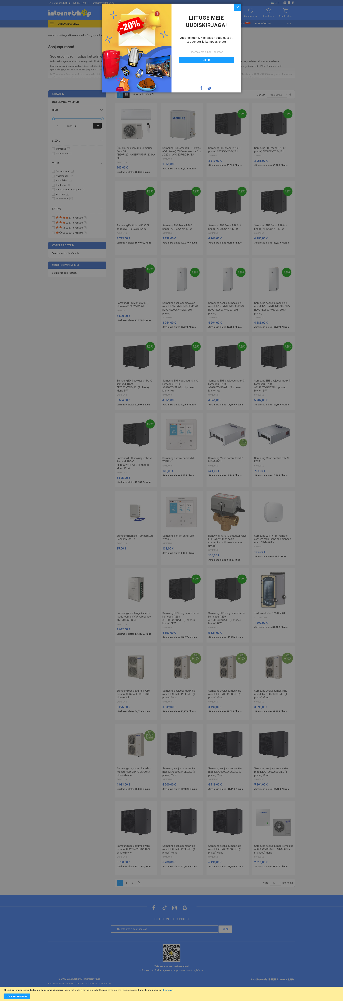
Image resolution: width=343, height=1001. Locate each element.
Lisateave (168, 990)
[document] (171, 994)
